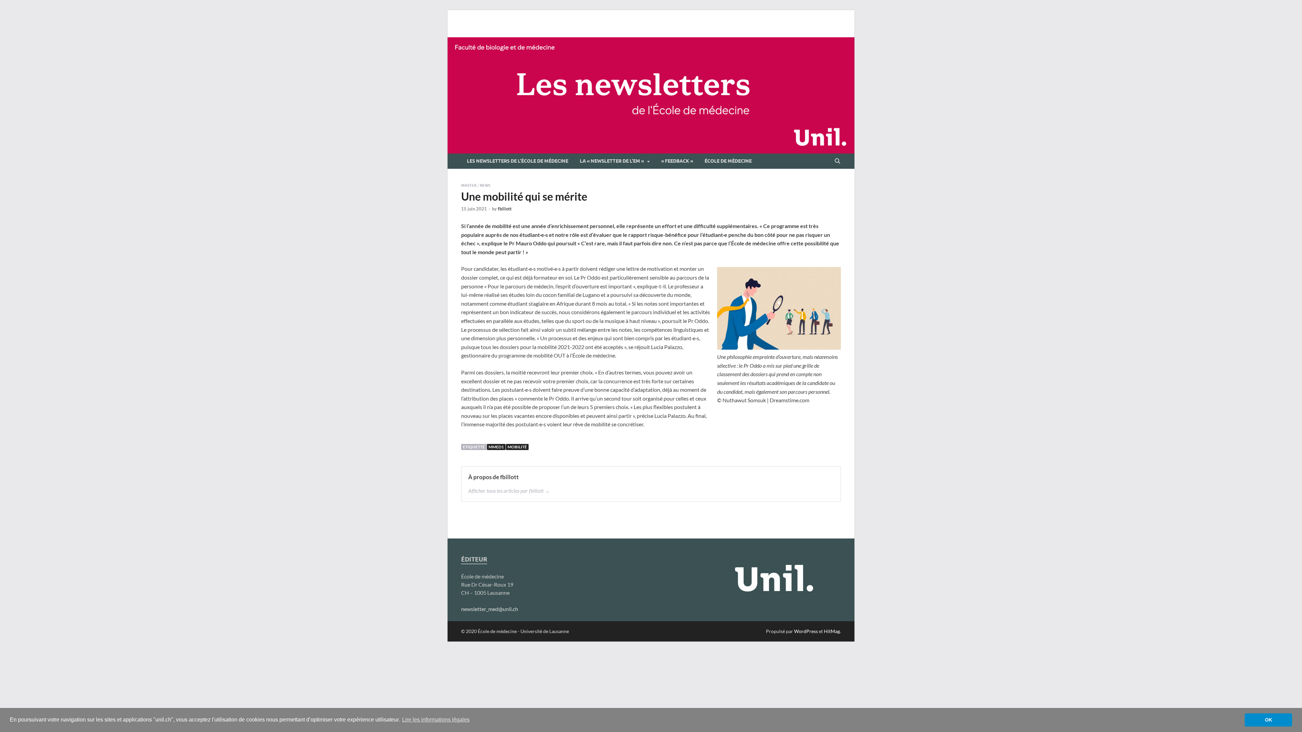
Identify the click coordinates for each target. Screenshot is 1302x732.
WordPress (806, 631)
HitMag (832, 631)
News (485, 185)
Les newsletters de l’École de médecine (517, 161)
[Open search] (837, 161)
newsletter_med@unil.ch (489, 609)
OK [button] (1268, 720)
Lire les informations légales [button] (436, 720)
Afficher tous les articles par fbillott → (509, 490)
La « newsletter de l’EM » (612, 161)
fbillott (505, 208)
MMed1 (496, 446)
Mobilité (517, 446)
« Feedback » (677, 161)
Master (468, 185)
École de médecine (728, 161)
